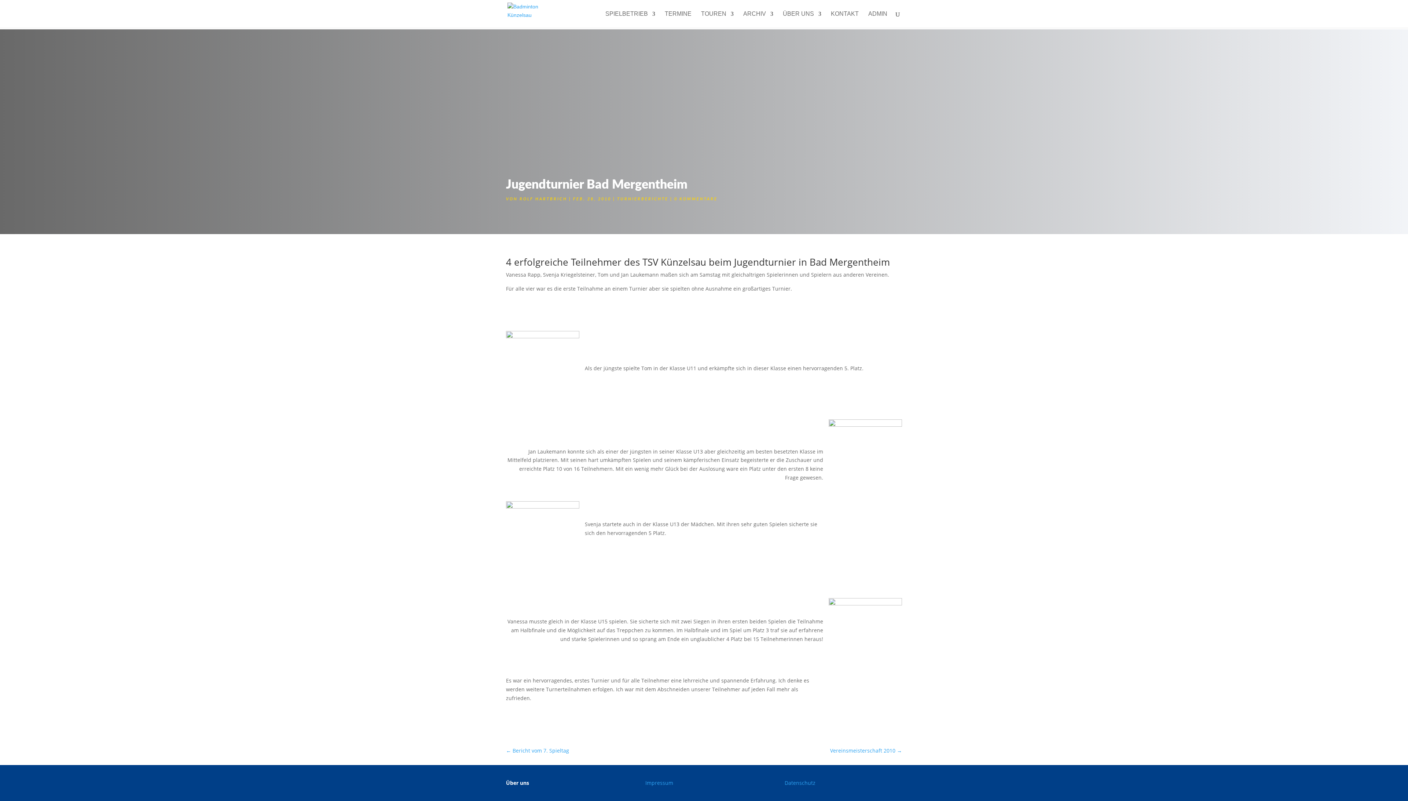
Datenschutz (800, 782)
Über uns (798, 14)
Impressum (659, 782)
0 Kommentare (696, 199)
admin (877, 14)
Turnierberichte (642, 199)
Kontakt (845, 14)
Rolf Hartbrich (543, 199)
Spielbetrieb (626, 14)
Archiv (754, 14)
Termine (678, 14)
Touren (713, 14)
